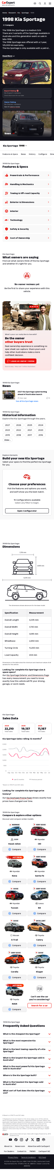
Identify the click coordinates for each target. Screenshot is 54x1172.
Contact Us (21, 1151)
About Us (8, 1146)
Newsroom (20, 1146)
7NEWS (32, 1151)
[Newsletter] (34, 3)
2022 (18, 430)
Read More (7, 56)
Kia (19, 13)
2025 (29, 425)
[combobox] (23, 145)
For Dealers (9, 1151)
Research (12, 13)
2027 (7, 425)
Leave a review (15, 107)
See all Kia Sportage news (27, 401)
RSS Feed (42, 1157)
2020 (40, 430)
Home (5, 13)
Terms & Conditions (28, 1157)
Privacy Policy (13, 1157)
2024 (40, 425)
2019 (7, 435)
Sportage (25, 13)
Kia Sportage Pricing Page (19, 798)
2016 (40, 435)
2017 (30, 435)
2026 (18, 425)
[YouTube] (10, 1139)
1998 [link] (32, 13)
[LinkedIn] (38, 1139)
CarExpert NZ (44, 1151)
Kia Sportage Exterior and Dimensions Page (28, 675)
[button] (27, 124)
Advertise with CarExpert (39, 1146)
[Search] (39, 3)
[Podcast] (43, 1139)
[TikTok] (27, 1139)
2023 (7, 430)
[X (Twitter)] (32, 1139)
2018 (18, 435)
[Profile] (44, 3)
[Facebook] (15, 1139)
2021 (30, 430)
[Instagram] (21, 1139)
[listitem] (8, 440)
